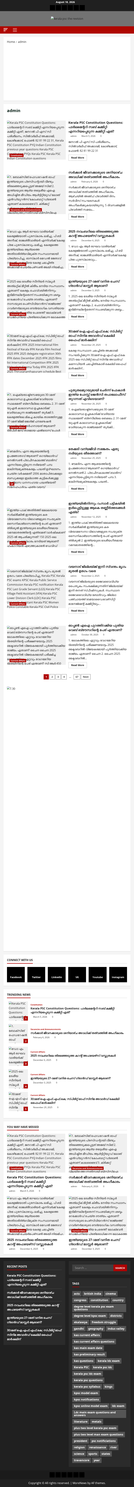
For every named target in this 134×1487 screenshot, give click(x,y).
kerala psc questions (88, 1380)
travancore (81, 1460)
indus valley (116, 1329)
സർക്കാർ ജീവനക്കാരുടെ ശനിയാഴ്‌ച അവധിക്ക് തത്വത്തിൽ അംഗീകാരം (36, 194)
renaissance (97, 1447)
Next (86, 676)
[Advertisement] (67, 72)
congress (80, 1300)
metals (96, 1421)
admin (73, 136)
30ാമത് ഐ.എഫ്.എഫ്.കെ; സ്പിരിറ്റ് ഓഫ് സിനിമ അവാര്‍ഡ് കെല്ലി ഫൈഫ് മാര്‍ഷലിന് (36, 353)
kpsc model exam (86, 1393)
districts (116, 1316)
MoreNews (80, 1483)
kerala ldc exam (109, 1361)
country (118, 1300)
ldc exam (118, 1406)
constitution (99, 1300)
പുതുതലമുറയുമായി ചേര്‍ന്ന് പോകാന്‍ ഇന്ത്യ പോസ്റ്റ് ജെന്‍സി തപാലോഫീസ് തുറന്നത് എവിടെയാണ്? (36, 412)
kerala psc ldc (102, 1367)
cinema (111, 1294)
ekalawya (80, 1322)
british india (92, 1294)
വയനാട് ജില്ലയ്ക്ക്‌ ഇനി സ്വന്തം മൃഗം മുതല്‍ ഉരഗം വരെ (36, 588)
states (106, 1454)
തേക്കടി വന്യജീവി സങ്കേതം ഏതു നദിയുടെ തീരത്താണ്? (36, 468)
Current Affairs (18, 264)
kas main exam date (88, 1348)
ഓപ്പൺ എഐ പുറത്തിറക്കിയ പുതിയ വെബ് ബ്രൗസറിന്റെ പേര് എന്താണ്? (36, 645)
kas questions (83, 1361)
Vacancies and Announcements (26, 210)
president (80, 1441)
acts (77, 1294)
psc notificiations (104, 1441)
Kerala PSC (81, 1367)
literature (80, 1421)
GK (12, 484)
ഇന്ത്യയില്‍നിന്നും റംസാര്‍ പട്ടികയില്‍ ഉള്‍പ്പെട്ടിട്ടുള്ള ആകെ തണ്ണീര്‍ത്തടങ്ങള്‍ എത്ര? (36, 527)
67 (77, 676)
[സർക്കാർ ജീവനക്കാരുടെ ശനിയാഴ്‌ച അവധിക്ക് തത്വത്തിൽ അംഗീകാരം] (98, 1153)
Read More (79, 158)
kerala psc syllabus (87, 1386)
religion (79, 1447)
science (79, 1454)
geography (95, 1329)
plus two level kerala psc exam (95, 1428)
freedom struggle (104, 1322)
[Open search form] (129, 29)
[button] (5, 29)
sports (92, 1454)
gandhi (79, 1329)
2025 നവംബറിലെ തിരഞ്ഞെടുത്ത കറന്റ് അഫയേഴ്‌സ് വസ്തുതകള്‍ (36, 248)
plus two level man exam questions (98, 1434)
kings (108, 1386)
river (113, 1447)
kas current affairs (87, 1335)
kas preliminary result (89, 1354)
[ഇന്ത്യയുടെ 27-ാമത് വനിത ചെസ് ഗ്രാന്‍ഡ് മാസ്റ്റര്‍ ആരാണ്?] (98, 1215)
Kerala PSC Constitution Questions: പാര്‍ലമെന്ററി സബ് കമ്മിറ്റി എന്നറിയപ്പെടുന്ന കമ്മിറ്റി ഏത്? (36, 140)
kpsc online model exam (91, 1406)
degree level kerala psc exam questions (94, 1308)
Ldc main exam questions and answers (95, 1413)
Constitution (17, 155)
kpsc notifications (86, 1399)
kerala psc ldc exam (87, 1374)
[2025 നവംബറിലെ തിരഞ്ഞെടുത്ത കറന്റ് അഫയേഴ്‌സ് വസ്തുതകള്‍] (36, 1215)
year (97, 1460)
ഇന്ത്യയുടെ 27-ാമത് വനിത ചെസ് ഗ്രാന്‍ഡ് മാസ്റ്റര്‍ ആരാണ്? (36, 298)
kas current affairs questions (94, 1341)
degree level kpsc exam (90, 1316)
